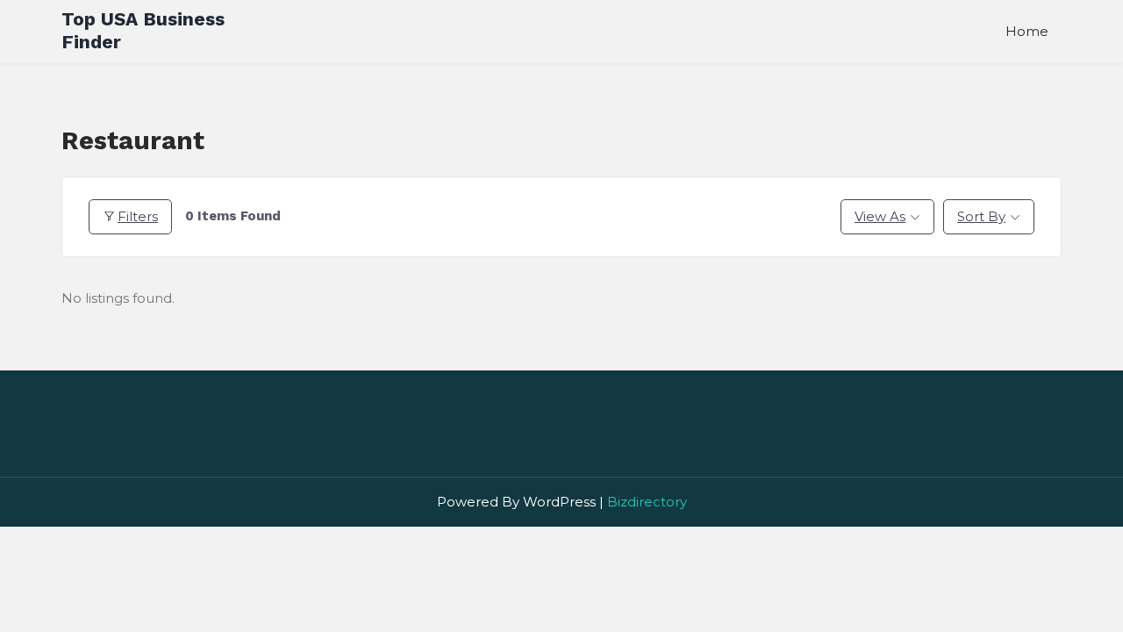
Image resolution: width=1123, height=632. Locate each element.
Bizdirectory (647, 501)
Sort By (981, 216)
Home (1026, 31)
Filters (138, 216)
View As (880, 216)
